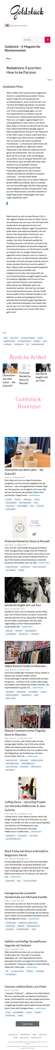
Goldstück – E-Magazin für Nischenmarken (22, 48)
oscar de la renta (11, 767)
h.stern (36, 499)
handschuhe (10, 926)
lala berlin (18, 631)
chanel (40, 338)
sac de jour (7, 344)
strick (34, 929)
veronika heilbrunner (13, 839)
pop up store (23, 634)
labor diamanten (25, 503)
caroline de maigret (27, 338)
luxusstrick (10, 929)
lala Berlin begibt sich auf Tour (23, 605)
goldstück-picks (9, 341)
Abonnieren (13, 1034)
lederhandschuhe (33, 926)
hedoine (30, 971)
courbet (9, 499)
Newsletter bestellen (19, 25)
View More (27, 1024)
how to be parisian (24, 341)
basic (6, 338)
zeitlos (20, 1015)
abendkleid (10, 692)
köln (18, 881)
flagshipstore (26, 695)
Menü (8, 58)
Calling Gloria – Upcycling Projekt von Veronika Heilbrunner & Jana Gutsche (25, 806)
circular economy (17, 971)
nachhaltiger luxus (28, 763)
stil (28, 344)
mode (8, 1012)
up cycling (33, 836)
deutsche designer (12, 695)
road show (34, 634)
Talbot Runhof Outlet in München (25, 666)
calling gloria (10, 836)
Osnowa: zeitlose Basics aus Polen (25, 986)
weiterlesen (34, 495)
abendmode (21, 692)
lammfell (21, 926)
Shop (35, 1034)
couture (43, 692)
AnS (4, 332)
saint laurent (19, 344)
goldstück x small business (28, 923)
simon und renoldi (39, 567)
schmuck (40, 506)
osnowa (29, 1012)
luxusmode (24, 760)
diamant (18, 499)
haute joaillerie (11, 503)
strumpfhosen (11, 974)
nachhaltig (39, 971)
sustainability (10, 509)
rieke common (36, 767)
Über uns (43, 1034)
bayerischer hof (11, 760)
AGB (15, 1037)
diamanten (27, 499)
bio (7, 971)
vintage (21, 570)
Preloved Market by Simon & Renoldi (27, 541)
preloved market (11, 567)
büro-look (14, 338)
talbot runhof (10, 698)
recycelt (38, 1012)
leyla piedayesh (30, 631)
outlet (36, 695)
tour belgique (10, 570)
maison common (37, 760)
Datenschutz (36, 1037)
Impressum (24, 1037)
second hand (25, 567)
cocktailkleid (33, 692)
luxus (36, 503)
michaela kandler (23, 929)
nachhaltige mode (12, 763)
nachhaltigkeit (22, 506)
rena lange (24, 767)
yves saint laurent (38, 344)
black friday (10, 881)
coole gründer (11, 923)
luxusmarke (10, 506)
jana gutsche (22, 836)
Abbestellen (25, 1034)
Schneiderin (10, 770)
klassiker (37, 341)
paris (45, 341)
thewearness (10, 1015)
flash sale (9, 631)
